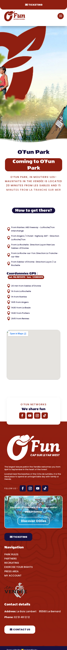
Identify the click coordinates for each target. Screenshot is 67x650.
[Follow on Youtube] (30, 415)
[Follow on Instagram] (37, 415)
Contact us (21, 629)
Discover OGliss (33, 521)
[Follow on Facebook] (22, 415)
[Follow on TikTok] (45, 415)
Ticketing (35, 5)
